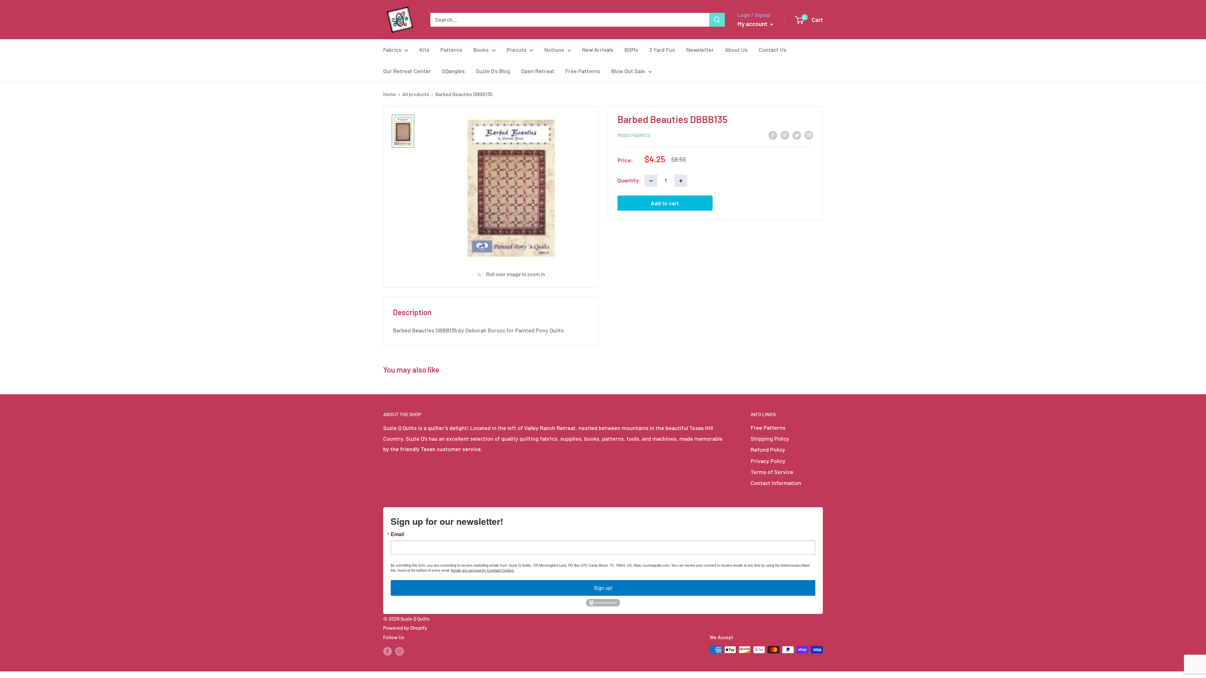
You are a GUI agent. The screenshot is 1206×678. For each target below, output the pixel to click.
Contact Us (772, 49)
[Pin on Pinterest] (784, 134)
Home (389, 94)
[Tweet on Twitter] (796, 134)
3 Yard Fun (662, 49)
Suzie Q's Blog (493, 70)
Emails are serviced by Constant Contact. (482, 570)
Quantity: (629, 180)
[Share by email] (808, 134)
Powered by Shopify (405, 628)
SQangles (453, 70)
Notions (554, 49)
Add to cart (665, 203)
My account (753, 23)
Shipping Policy (770, 438)
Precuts (516, 49)
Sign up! (603, 587)
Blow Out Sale (628, 70)
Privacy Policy (768, 460)
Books (481, 49)
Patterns (451, 49)
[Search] (717, 20)
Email (397, 534)
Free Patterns (582, 70)
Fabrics (392, 49)
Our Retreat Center (407, 70)
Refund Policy (768, 449)
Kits (424, 49)
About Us (736, 49)
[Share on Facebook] (773, 134)
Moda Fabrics (633, 135)
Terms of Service (772, 471)
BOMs (631, 49)
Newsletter (700, 49)
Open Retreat (537, 70)
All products (415, 94)
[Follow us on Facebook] (387, 651)
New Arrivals (597, 49)
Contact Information (776, 482)
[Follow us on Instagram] (399, 651)
